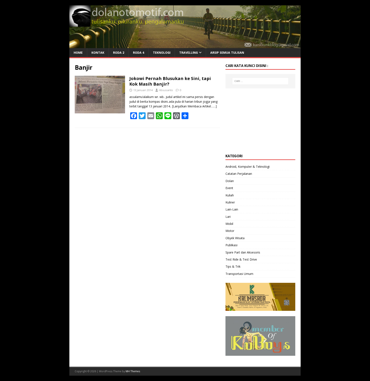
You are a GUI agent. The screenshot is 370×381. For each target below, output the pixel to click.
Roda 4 (138, 52)
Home (78, 52)
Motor (229, 231)
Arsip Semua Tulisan (227, 52)
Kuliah (229, 195)
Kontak (97, 52)
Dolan (229, 181)
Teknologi (161, 52)
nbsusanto (166, 90)
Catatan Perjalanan (238, 174)
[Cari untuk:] (260, 81)
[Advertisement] (257, 120)
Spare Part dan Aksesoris (242, 252)
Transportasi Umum (239, 274)
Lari (228, 217)
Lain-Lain (231, 209)
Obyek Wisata (235, 238)
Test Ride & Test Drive (241, 259)
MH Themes (133, 371)
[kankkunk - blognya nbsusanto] (185, 46)
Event (229, 188)
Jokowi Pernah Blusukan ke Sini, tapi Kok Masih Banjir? (170, 81)
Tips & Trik (232, 266)
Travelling (188, 52)
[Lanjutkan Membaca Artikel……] (194, 106)
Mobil (229, 224)
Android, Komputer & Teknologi (247, 167)
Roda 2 (118, 52)
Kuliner (230, 202)
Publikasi (231, 245)
